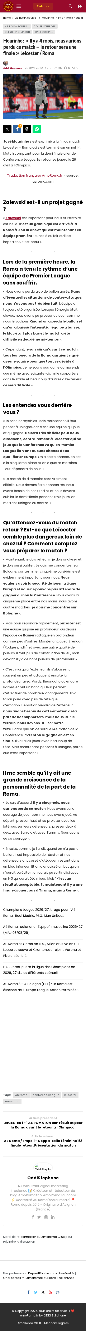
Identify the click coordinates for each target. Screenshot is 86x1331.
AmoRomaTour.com (41, 1278)
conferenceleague (46, 1095)
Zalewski (13, 218)
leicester (70, 1095)
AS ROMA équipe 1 (17, 26)
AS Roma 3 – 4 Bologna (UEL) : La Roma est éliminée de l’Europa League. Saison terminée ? (41, 987)
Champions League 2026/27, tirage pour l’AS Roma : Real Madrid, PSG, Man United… (39, 912)
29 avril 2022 (34, 68)
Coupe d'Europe (45, 26)
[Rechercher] (70, 6)
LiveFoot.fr (66, 1273)
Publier (43, 6)
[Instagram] (46, 1217)
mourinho (12, 1101)
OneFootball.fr (13, 1278)
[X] (43, 1292)
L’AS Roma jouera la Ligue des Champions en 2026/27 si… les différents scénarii (39, 970)
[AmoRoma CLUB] (80, 6)
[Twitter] (39, 1217)
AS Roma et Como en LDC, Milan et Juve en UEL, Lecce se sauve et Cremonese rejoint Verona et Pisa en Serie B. (42, 949)
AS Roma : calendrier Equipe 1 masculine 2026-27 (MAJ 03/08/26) (43, 929)
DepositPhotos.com (42, 1273)
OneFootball (44, 32)
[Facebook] (33, 1217)
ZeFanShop (66, 1278)
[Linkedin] (52, 1217)
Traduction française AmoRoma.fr (35, 175)
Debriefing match (17, 32)
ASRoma (21, 1095)
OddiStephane (12, 68)
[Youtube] (50, 1292)
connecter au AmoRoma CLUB (42, 1237)
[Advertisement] (43, 1041)
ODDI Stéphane (55, 1315)
